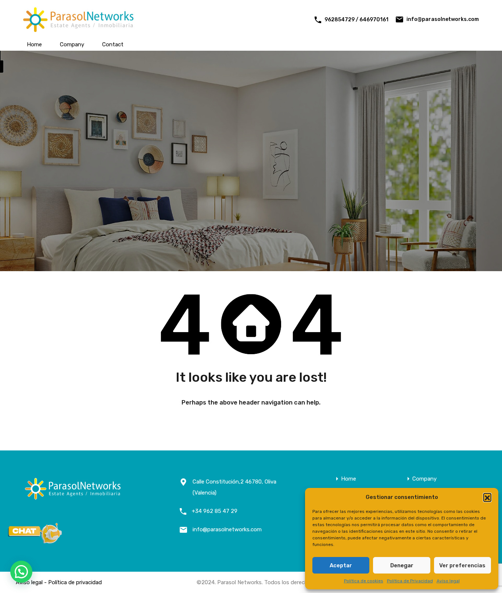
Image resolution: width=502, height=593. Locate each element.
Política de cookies (363, 580)
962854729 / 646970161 (356, 20)
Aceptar (341, 565)
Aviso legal (448, 580)
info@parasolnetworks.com (442, 19)
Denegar (401, 565)
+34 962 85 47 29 (214, 511)
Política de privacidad (75, 582)
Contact (112, 44)
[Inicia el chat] (34, 541)
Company (72, 44)
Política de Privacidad (410, 580)
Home (34, 44)
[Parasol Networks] (78, 28)
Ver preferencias (462, 565)
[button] (487, 497)
